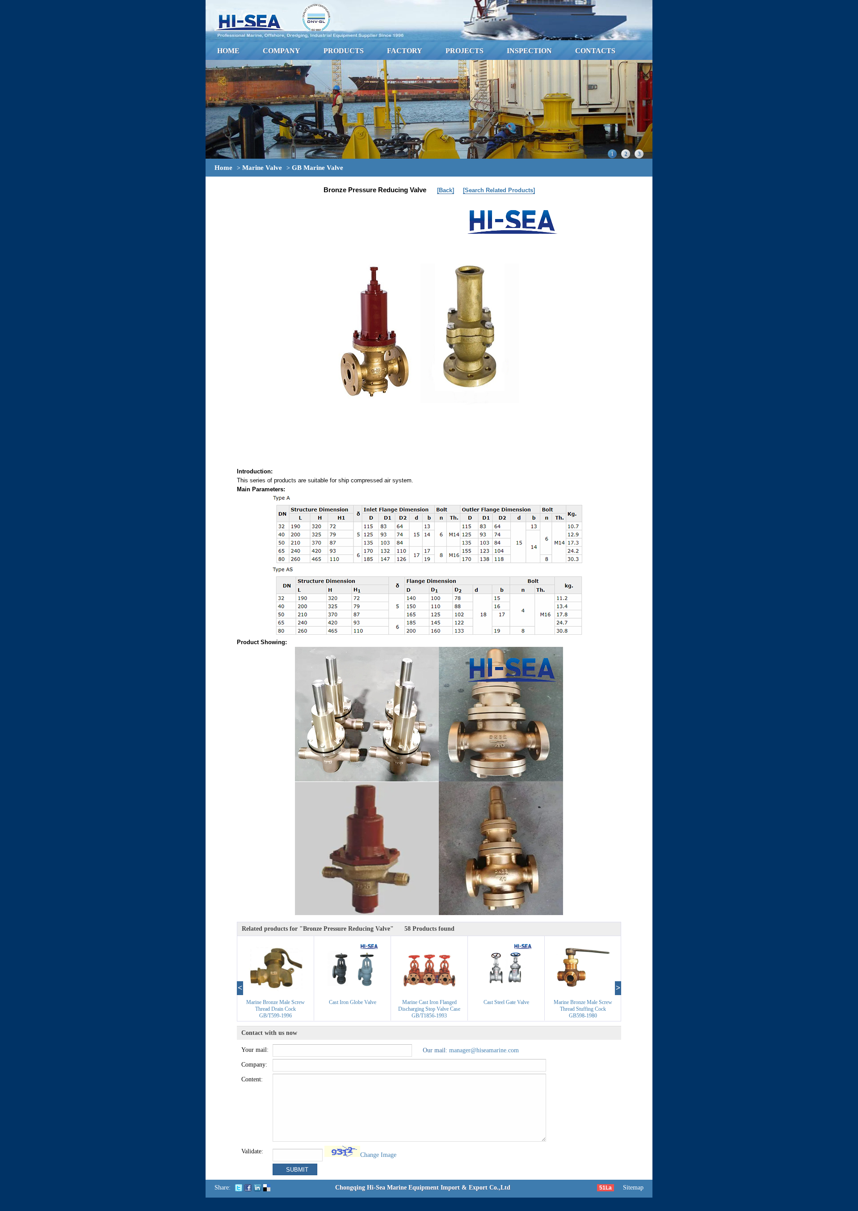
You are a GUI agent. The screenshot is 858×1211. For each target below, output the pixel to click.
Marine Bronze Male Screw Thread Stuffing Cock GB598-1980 (583, 1009)
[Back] (445, 190)
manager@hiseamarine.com (484, 1050)
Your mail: (255, 1049)
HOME (228, 51)
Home (223, 167)
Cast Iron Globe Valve (352, 1002)
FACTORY (404, 51)
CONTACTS (595, 51)
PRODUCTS (344, 51)
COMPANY (281, 51)
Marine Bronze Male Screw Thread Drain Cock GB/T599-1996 (275, 1009)
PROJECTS (465, 51)
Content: (252, 1079)
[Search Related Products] (499, 190)
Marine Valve (262, 167)
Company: (254, 1064)
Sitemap (633, 1187)
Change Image (378, 1155)
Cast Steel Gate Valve (506, 1002)
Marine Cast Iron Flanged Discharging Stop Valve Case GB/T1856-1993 (429, 1009)
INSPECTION (529, 51)
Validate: (252, 1151)
